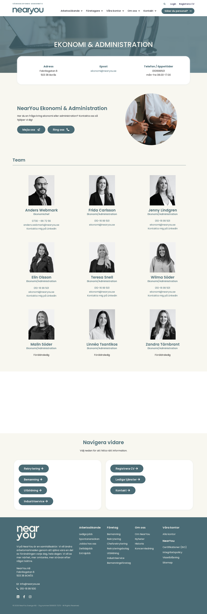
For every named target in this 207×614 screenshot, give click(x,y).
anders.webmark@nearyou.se (41, 225)
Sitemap (168, 562)
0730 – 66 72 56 (41, 221)
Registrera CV (186, 3)
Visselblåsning (171, 557)
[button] (164, 4)
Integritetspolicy (172, 552)
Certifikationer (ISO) (175, 547)
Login (173, 3)
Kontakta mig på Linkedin (41, 228)
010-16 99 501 (102, 221)
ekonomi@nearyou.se (103, 71)
